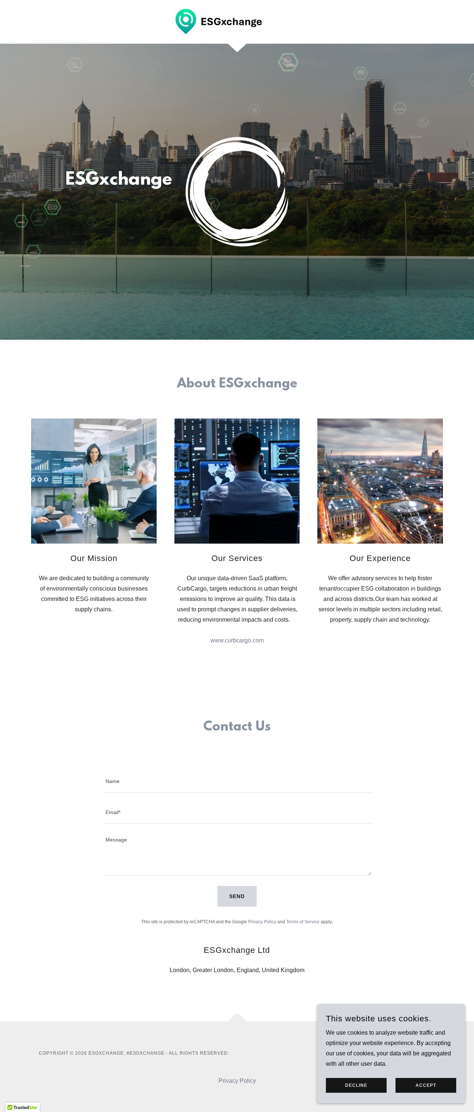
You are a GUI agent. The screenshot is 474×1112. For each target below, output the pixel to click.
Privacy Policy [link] (262, 921)
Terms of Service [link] (303, 921)
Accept (425, 1085)
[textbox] (237, 781)
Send (237, 896)
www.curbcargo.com (237, 640)
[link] (237, 21)
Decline (356, 1085)
